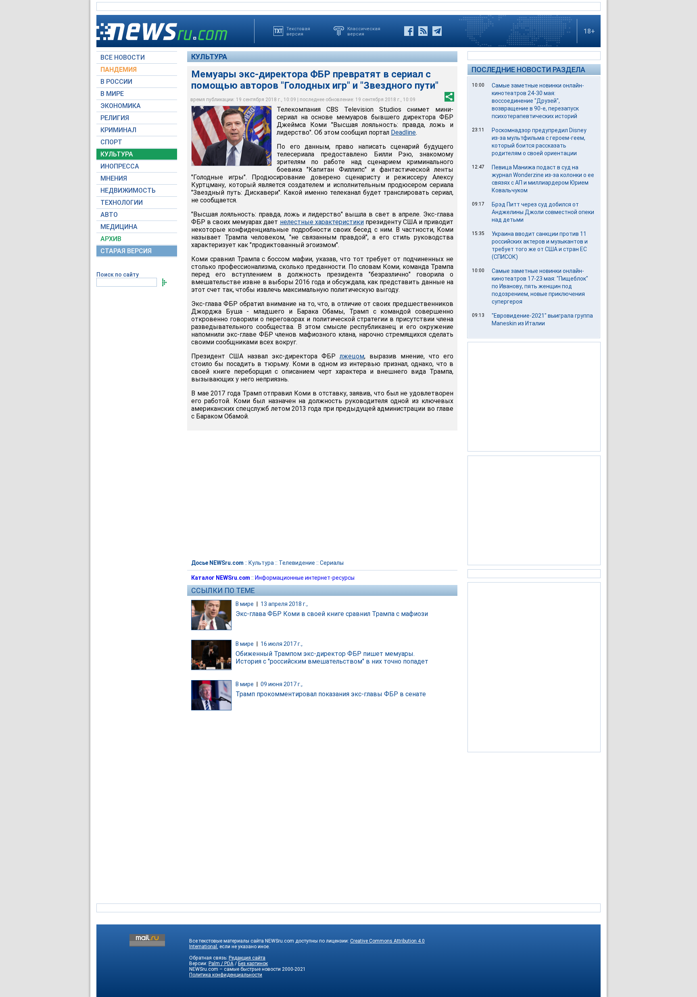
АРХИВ (110, 239)
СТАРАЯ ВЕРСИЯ (126, 251)
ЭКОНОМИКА (120, 106)
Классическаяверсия (363, 31)
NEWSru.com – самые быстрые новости (235, 969)
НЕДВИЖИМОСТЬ (128, 190)
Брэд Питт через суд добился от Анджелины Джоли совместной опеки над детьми (543, 212)
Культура (209, 56)
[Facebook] (408, 31)
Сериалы (332, 563)
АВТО (109, 215)
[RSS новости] (423, 31)
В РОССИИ (116, 81)
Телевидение (297, 563)
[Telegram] (437, 31)
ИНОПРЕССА (119, 166)
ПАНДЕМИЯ (118, 69)
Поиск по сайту (117, 274)
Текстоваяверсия (298, 31)
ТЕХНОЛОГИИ (121, 202)
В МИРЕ (112, 94)
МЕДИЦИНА (119, 227)
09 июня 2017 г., (282, 684)
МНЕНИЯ (113, 178)
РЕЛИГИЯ (114, 118)
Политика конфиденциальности (225, 975)
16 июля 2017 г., (282, 644)
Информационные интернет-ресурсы (305, 577)
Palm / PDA (221, 963)
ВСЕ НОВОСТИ (122, 57)
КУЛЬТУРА (116, 154)
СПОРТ (111, 142)
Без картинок (253, 963)
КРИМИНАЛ (118, 130)
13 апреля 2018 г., (284, 604)
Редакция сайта (247, 958)
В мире (245, 604)
